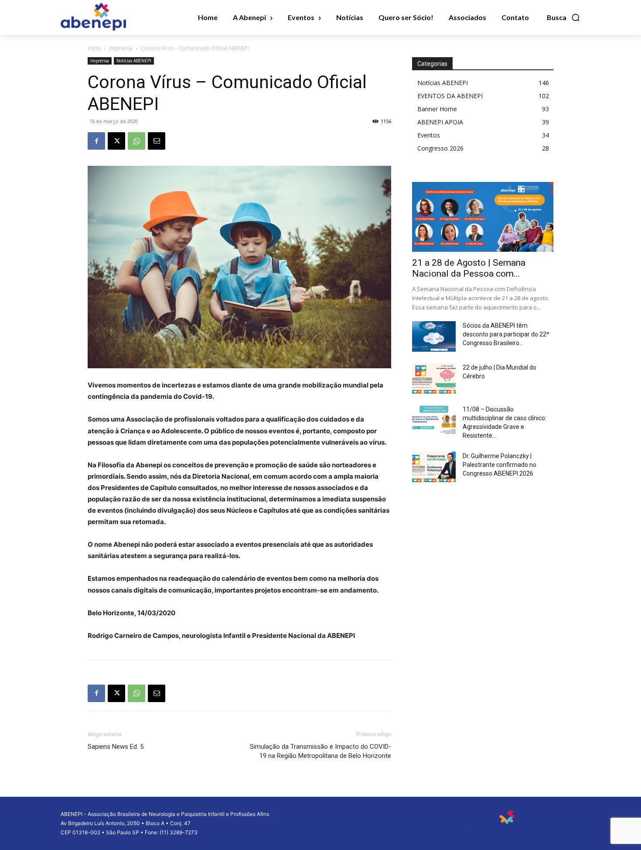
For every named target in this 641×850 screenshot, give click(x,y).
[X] (116, 141)
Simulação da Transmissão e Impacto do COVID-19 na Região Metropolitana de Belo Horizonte (320, 751)
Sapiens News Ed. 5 (115, 747)
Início (94, 48)
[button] (563, 17)
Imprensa (121, 48)
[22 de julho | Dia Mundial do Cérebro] (434, 378)
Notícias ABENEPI (133, 61)
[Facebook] (96, 141)
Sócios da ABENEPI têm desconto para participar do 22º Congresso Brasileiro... (506, 334)
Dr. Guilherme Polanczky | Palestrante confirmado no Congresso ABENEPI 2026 (499, 464)
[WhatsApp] (136, 141)
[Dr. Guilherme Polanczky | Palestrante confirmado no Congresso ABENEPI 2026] (434, 467)
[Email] (156, 141)
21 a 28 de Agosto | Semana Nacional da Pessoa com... (468, 268)
